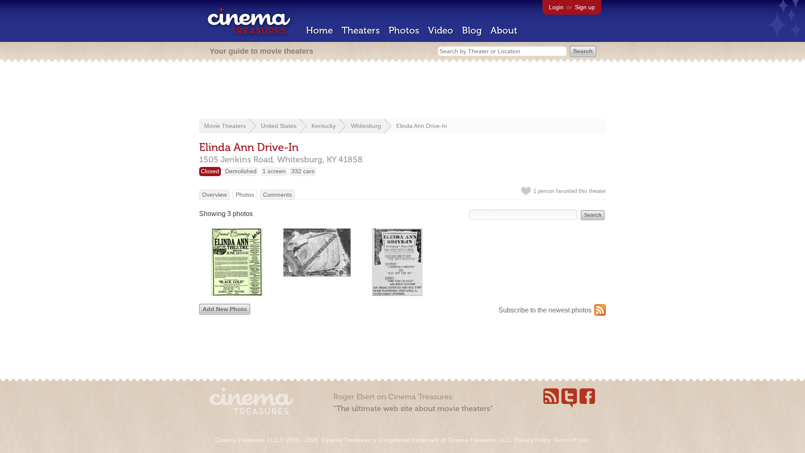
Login (556, 7)
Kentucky (324, 125)
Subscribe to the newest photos (545, 310)
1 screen (274, 171)
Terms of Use (571, 440)
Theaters (361, 30)
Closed (210, 171)
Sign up (585, 7)
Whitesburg (366, 125)
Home (319, 30)
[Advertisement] (402, 91)
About (504, 30)
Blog (472, 30)
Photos (404, 30)
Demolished (241, 171)
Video (440, 30)
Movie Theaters (225, 125)
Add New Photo (225, 309)
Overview (214, 194)
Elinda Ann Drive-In (421, 125)
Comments (277, 194)
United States (278, 125)
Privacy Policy (532, 440)
